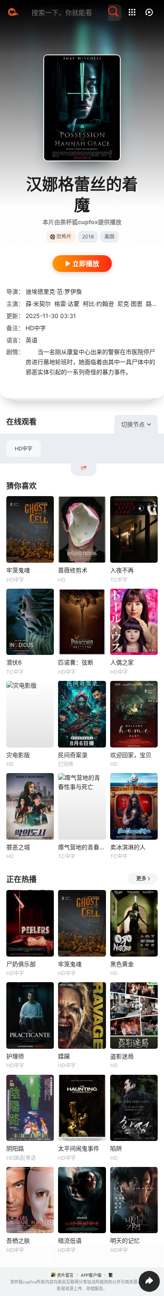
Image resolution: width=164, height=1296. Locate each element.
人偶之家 (122, 662)
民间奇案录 (72, 754)
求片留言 (65, 1275)
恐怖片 (63, 236)
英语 (31, 340)
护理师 (15, 1056)
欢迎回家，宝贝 (130, 754)
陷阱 (116, 1148)
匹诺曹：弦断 (75, 662)
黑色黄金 (122, 963)
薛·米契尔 (38, 303)
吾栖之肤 (18, 1240)
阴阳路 (15, 1148)
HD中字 (23, 448)
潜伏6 (14, 662)
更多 (141, 878)
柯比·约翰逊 (98, 303)
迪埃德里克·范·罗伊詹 (54, 291)
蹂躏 (64, 1056)
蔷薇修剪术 (72, 570)
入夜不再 (122, 570)
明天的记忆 (125, 1240)
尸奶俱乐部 (21, 963)
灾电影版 (18, 754)
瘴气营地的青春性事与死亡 (82, 847)
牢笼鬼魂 (18, 570)
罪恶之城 (18, 847)
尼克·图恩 (130, 303)
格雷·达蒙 (66, 303)
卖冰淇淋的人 (127, 847)
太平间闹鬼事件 (78, 1148)
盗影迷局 (122, 1056)
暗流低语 (70, 1240)
